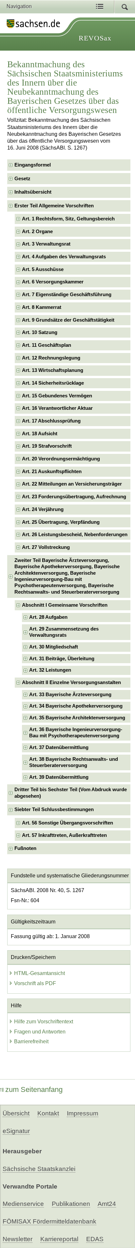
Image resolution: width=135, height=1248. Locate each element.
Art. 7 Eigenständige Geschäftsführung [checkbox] (66, 294)
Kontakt (48, 1113)
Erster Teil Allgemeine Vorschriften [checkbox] (54, 205)
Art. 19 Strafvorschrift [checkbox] (47, 446)
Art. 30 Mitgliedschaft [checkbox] (53, 646)
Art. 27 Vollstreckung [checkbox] (46, 547)
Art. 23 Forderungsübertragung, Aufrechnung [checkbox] (74, 496)
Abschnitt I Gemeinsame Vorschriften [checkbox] (64, 605)
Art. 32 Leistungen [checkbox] (50, 670)
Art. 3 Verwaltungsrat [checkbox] (46, 244)
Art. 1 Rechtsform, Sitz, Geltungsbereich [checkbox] (68, 218)
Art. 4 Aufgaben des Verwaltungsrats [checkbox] (64, 256)
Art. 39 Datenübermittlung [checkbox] (58, 777)
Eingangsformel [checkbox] (32, 165)
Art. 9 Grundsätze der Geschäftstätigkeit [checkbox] (68, 320)
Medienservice (23, 1203)
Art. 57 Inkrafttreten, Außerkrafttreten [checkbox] (64, 835)
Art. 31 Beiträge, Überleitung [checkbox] (61, 658)
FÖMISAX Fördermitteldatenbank (49, 1221)
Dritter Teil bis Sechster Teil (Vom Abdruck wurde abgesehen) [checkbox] (70, 792)
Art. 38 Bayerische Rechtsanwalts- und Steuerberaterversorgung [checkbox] (73, 762)
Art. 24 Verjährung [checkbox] (43, 509)
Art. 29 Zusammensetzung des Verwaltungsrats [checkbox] (64, 632)
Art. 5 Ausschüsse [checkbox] (43, 269)
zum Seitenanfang (34, 1089)
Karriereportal (59, 1239)
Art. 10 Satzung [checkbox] (39, 332)
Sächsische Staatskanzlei (39, 1168)
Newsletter (17, 1239)
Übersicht (16, 1113)
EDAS (95, 1239)
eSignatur (16, 1131)
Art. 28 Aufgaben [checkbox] (48, 617)
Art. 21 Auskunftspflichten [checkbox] (52, 471)
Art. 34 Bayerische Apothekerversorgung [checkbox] (76, 706)
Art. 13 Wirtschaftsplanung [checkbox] (52, 370)
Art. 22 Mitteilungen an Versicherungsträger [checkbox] (72, 484)
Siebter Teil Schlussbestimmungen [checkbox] (54, 809)
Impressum (82, 1113)
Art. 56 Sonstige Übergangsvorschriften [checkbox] (67, 822)
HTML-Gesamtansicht (39, 973)
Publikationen (71, 1203)
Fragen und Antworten (40, 1031)
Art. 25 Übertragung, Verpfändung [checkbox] (61, 522)
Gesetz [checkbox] (22, 178)
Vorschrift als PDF (35, 983)
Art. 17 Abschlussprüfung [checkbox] (51, 421)
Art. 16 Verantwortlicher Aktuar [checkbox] (57, 408)
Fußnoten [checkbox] (25, 848)
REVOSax (95, 38)
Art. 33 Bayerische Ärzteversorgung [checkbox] (70, 694)
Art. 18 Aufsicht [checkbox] (39, 433)
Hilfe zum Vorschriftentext (43, 1021)
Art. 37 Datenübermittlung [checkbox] (58, 747)
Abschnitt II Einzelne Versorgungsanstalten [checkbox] (71, 682)
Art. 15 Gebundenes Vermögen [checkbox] (57, 395)
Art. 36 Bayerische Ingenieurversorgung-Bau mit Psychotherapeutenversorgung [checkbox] (75, 732)
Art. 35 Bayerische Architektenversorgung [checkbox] (77, 717)
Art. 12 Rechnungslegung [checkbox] (51, 357)
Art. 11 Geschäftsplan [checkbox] (46, 345)
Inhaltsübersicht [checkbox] (32, 192)
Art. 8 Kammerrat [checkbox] (41, 307)
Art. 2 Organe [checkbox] (37, 231)
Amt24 (107, 1203)
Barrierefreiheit (31, 1041)
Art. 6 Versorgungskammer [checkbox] (53, 281)
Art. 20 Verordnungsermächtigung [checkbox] (61, 458)
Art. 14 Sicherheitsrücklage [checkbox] (53, 383)
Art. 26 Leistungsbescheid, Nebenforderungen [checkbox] (74, 534)
